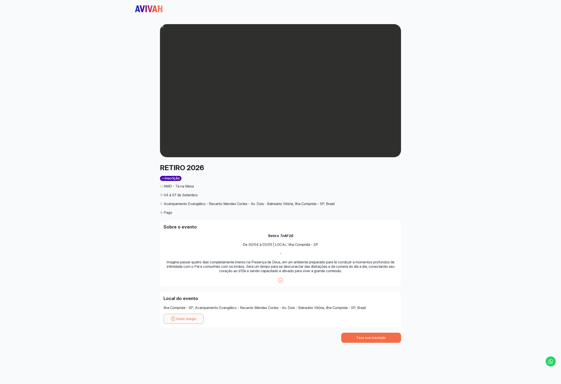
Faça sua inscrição (371, 337)
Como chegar (186, 319)
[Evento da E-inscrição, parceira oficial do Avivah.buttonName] (170, 178)
